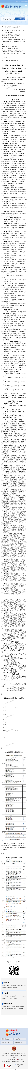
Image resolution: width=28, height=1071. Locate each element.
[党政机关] (14, 1048)
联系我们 (16, 1053)
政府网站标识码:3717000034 (19, 1061)
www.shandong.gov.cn (14, 1036)
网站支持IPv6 (24, 1)
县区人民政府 (5, 1042)
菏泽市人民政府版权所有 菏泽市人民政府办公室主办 (14, 1056)
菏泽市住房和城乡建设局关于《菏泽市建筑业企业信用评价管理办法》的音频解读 (14, 986)
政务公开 (9, 27)
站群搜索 (22, 19)
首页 (5, 27)
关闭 (19, 961)
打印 (11, 961)
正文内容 (21, 27)
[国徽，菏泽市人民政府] (14, 5)
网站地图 (4, 1053)
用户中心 (18, 1)
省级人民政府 (5, 1039)
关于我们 (10, 1053)
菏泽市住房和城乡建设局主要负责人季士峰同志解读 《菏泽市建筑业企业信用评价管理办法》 (14, 1007)
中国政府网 (13, 1030)
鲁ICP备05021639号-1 (10, 1059)
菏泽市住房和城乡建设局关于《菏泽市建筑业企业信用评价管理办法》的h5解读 (14, 997)
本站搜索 (17, 19)
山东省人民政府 (14, 1034)
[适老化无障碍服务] (19, 1065)
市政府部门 (18, 1039)
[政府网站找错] (7, 1066)
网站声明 (22, 1053)
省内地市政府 (18, 1042)
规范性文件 (15, 27)
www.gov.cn (13, 1032)
